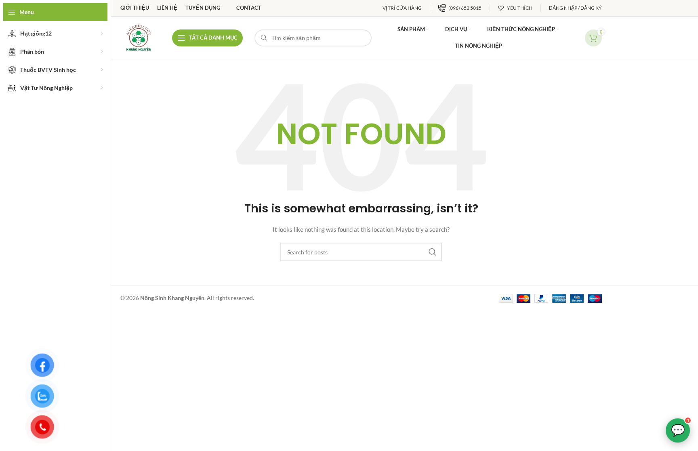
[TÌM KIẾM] (432, 252)
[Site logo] (138, 37)
